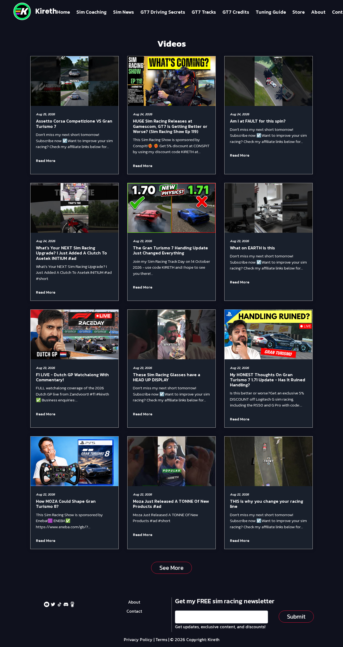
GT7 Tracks (204, 12)
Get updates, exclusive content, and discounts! (220, 626)
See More (171, 567)
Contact (134, 611)
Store (298, 12)
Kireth (46, 11)
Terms (161, 639)
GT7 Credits (235, 12)
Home (63, 12)
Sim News (123, 12)
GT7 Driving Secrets (162, 12)
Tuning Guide (271, 12)
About (318, 12)
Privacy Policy (138, 639)
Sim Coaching (91, 12)
